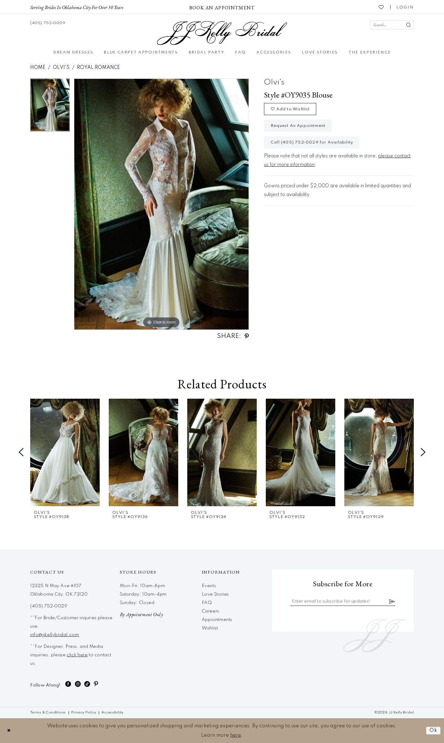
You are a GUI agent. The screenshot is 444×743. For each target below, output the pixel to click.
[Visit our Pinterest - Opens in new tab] (96, 684)
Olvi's (61, 67)
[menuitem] (76, 7)
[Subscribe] (392, 601)
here (235, 735)
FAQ (207, 603)
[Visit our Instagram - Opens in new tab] (78, 684)
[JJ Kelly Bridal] (222, 33)
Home (37, 67)
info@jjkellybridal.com (54, 635)
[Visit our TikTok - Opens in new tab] (87, 684)
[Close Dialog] (9, 730)
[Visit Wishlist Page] (381, 7)
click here (77, 655)
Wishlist (210, 628)
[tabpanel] (50, 107)
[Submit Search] (408, 24)
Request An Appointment (298, 126)
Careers (210, 611)
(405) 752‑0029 (49, 606)
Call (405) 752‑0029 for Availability (312, 142)
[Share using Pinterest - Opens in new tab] (247, 336)
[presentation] (65, 452)
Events (209, 586)
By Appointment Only (141, 614)
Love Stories (215, 594)
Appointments (217, 620)
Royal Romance (98, 67)
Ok (433, 730)
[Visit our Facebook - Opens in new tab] (68, 684)
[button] (405, 7)
